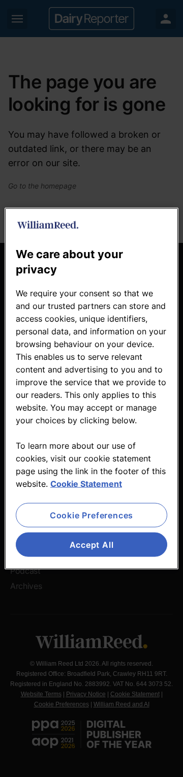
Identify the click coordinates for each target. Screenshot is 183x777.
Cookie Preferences (91, 515)
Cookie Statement (86, 483)
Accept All (92, 545)
